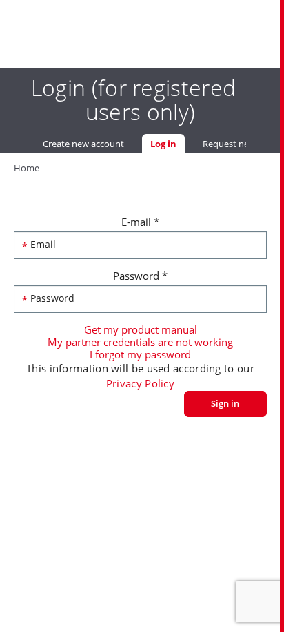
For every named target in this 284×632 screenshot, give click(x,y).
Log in (167, 143)
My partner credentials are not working (140, 342)
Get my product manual (140, 329)
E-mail (140, 222)
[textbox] (140, 245)
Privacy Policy (140, 383)
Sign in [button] (225, 403)
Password (140, 275)
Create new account (83, 143)
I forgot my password (140, 354)
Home (26, 168)
